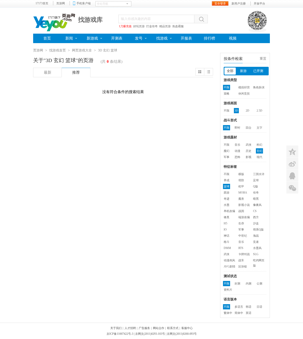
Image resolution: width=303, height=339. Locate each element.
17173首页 (42, 3)
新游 (243, 71)
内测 (248, 283)
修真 (226, 217)
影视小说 (244, 205)
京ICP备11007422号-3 (120, 333)
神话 (226, 235)
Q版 (255, 186)
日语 (259, 306)
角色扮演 (258, 87)
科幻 (259, 144)
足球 (256, 180)
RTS (240, 248)
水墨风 (257, 248)
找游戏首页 (57, 50)
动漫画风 (229, 260)
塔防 (241, 180)
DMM (227, 248)
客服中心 (187, 328)
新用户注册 (239, 3)
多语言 (239, 306)
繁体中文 (228, 313)
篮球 (226, 186)
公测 (259, 283)
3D (236, 110)
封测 (237, 283)
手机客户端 (83, 3)
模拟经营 (244, 87)
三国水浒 (258, 174)
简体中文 (239, 313)
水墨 (226, 205)
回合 (248, 127)
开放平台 (259, 3)
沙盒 (256, 223)
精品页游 (165, 26)
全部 (230, 71)
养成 (226, 180)
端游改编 (244, 217)
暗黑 (256, 198)
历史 (248, 151)
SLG (255, 254)
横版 (241, 174)
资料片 (228, 289)
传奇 (256, 192)
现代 (259, 157)
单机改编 (229, 211)
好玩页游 (139, 26)
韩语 (248, 306)
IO (225, 229)
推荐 (76, 72)
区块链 (242, 266)
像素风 (257, 205)
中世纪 (242, 235)
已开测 (258, 71)
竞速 (256, 242)
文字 (259, 127)
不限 (226, 87)
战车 (241, 260)
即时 (237, 127)
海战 (256, 235)
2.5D (259, 110)
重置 (263, 58)
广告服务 (144, 328)
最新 (47, 72)
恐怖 (237, 157)
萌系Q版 (258, 229)
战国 (241, 211)
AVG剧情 (229, 266)
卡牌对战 (244, 254)
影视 (248, 157)
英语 (248, 313)
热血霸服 (178, 26)
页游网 (60, 3)
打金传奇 (152, 26)
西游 (226, 192)
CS (255, 211)
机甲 (241, 186)
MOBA (242, 192)
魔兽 (241, 198)
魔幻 (226, 151)
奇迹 (226, 198)
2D (247, 110)
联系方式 (172, 328)
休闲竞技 (244, 93)
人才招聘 (130, 328)
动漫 (237, 151)
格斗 (226, 242)
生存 (241, 223)
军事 (226, 157)
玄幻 (259, 151)
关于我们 (116, 328)
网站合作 (158, 328)
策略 (226, 93)
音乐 (237, 144)
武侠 (248, 144)
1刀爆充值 (125, 26)
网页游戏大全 (82, 50)
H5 (225, 223)
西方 (256, 217)
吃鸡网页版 (258, 261)
